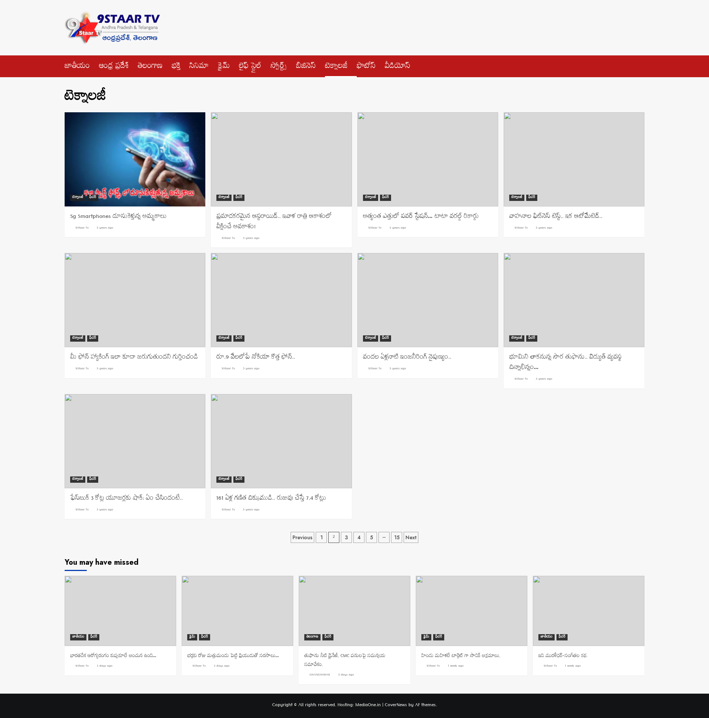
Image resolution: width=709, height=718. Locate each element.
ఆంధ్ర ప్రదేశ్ (114, 67)
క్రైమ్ (224, 67)
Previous (302, 537)
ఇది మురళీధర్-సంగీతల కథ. (563, 656)
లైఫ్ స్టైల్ (250, 67)
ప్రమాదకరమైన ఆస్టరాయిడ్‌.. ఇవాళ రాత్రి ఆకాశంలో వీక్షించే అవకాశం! (274, 222)
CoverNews (396, 705)
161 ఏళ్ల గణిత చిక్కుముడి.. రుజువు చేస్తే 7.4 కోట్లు (271, 499)
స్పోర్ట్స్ (279, 67)
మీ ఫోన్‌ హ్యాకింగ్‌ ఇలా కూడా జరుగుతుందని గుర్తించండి (134, 358)
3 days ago (105, 666)
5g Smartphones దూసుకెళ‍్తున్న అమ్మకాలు (118, 217)
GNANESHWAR (319, 675)
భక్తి (176, 67)
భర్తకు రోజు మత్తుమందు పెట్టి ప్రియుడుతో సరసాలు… (233, 656)
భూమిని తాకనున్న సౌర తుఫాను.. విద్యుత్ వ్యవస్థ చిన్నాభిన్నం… (565, 363)
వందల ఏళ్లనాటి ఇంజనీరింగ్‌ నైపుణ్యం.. (407, 358)
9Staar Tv (82, 228)
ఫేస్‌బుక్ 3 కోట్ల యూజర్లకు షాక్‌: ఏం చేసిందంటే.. (126, 499)
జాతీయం (77, 67)
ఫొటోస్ (366, 67)
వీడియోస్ (397, 67)
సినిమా (199, 67)
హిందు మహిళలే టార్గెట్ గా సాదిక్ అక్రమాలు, (460, 656)
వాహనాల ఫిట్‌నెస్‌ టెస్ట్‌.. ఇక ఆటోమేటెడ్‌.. (555, 217)
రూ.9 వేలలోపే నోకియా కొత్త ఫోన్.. (255, 358)
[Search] (639, 64)
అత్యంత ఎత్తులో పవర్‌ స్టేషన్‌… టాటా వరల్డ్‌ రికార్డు (421, 217)
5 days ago (346, 675)
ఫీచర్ (92, 198)
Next (411, 537)
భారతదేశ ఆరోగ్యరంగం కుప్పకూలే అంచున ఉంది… (113, 656)
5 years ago (105, 228)
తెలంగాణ (150, 67)
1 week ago (456, 666)
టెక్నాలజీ (336, 67)
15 (397, 537)
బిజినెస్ (306, 67)
